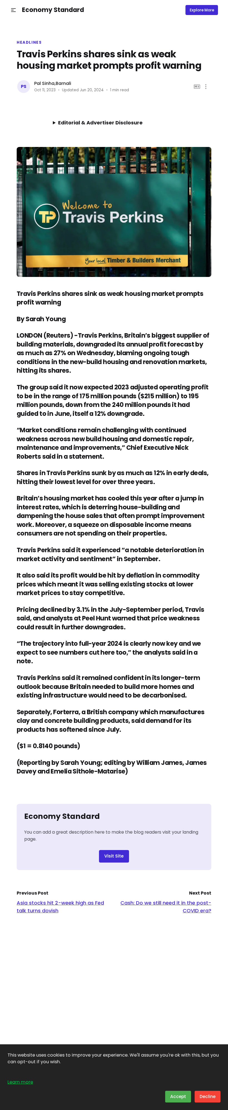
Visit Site (114, 856)
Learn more (20, 1082)
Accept (178, 1096)
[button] (13, 10)
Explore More (202, 10)
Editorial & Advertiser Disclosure (100, 122)
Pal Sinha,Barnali (52, 83)
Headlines (29, 42)
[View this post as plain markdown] (197, 86)
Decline (207, 1096)
